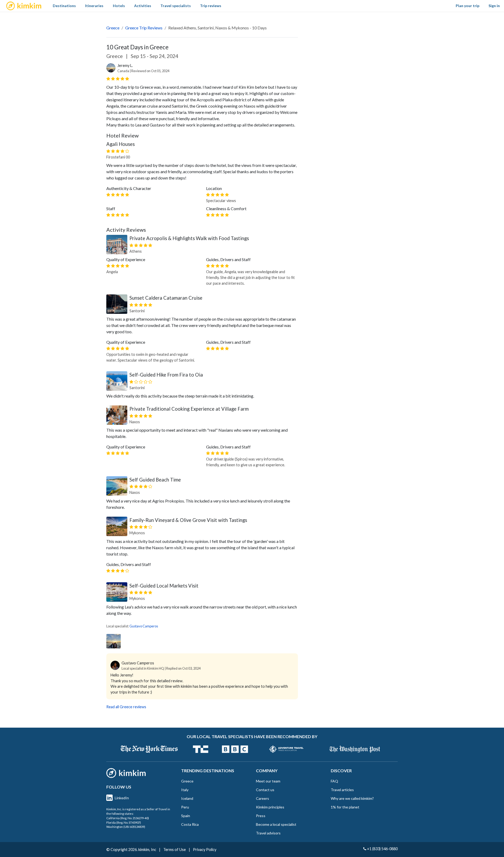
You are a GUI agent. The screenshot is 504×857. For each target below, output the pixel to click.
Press (260, 815)
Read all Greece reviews (126, 707)
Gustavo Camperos (143, 626)
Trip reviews (210, 5)
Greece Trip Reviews (143, 27)
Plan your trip (467, 5)
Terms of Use (174, 849)
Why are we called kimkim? (352, 798)
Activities (142, 5)
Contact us (265, 789)
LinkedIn (122, 798)
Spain (185, 815)
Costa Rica (190, 824)
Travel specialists (175, 5)
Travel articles (342, 789)
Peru (185, 807)
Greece (112, 27)
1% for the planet (345, 807)
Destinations (64, 5)
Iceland (187, 798)
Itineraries (94, 5)
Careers (262, 798)
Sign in (494, 5)
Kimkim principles (270, 807)
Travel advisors (268, 833)
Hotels (119, 5)
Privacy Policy (204, 849)
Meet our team (268, 781)
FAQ (334, 781)
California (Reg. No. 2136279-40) (127, 818)
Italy (184, 789)
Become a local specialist (276, 824)
